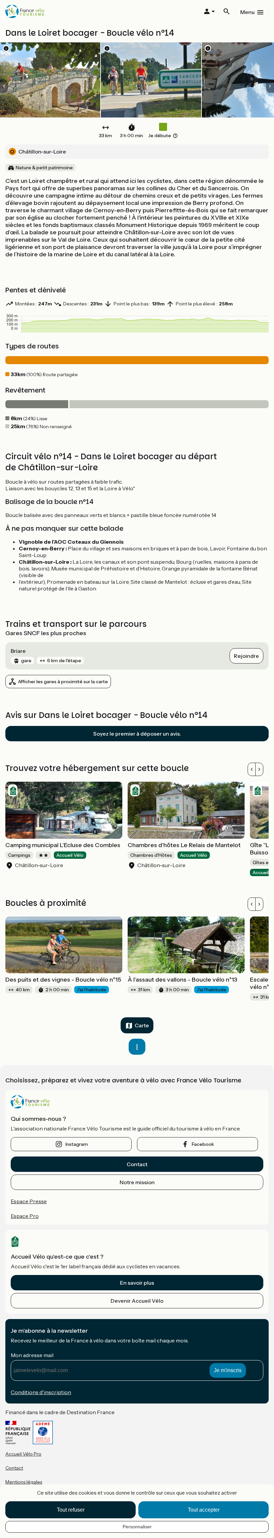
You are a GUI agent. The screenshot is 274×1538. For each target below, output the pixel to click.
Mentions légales (23, 1482)
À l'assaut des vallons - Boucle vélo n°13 (182, 979)
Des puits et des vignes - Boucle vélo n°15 (63, 979)
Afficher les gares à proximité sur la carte (63, 682)
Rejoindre (246, 656)
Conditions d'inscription (41, 1392)
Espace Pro (25, 1216)
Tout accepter (204, 1510)
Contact (137, 1164)
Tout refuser (71, 1510)
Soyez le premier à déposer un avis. (137, 733)
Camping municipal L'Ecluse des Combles (62, 845)
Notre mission (137, 1182)
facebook (203, 1144)
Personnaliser (137, 1526)
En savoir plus (137, 1282)
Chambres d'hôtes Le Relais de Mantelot (184, 845)
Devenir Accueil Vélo (137, 1300)
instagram (76, 1144)
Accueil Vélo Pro (23, 1454)
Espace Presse (29, 1201)
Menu (247, 12)
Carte (142, 1025)
